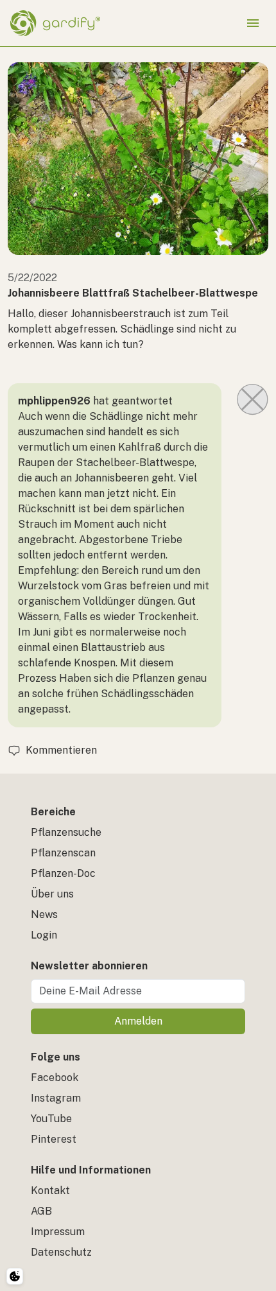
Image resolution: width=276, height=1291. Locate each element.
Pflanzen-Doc (63, 873)
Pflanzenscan (63, 853)
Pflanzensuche (66, 832)
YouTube (51, 1119)
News (44, 914)
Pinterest (53, 1139)
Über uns (52, 894)
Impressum (58, 1232)
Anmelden (138, 1021)
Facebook (54, 1077)
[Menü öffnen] (253, 23)
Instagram (56, 1098)
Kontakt (50, 1190)
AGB (41, 1211)
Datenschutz (61, 1252)
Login (44, 935)
